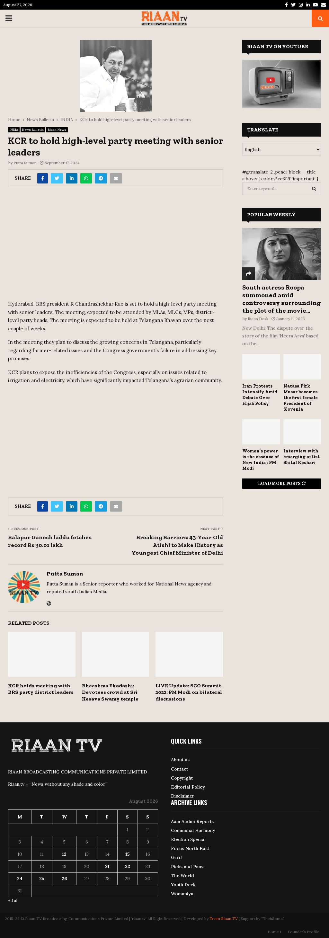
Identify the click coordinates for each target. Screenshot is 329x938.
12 (64, 854)
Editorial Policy (188, 787)
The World (182, 876)
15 (127, 854)
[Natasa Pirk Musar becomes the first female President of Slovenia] (302, 366)
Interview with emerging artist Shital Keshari (301, 456)
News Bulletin (33, 130)
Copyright (182, 778)
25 (41, 878)
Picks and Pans (187, 867)
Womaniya (182, 894)
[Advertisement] (116, 246)
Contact (179, 769)
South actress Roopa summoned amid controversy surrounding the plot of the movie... (281, 298)
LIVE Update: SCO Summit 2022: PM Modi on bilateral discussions (189, 692)
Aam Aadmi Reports (192, 821)
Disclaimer (182, 796)
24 (19, 878)
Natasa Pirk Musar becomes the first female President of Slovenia (300, 397)
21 (107, 866)
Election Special (188, 839)
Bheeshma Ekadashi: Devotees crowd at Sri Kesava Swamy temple (110, 692)
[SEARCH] (314, 188)
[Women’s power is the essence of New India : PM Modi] (261, 431)
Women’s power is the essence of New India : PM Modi (260, 459)
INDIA (14, 130)
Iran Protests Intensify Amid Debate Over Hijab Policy (259, 394)
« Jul (12, 900)
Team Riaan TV (223, 918)
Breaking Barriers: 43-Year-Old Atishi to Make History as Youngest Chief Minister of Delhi (177, 545)
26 (64, 878)
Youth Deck (183, 885)
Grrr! (176, 857)
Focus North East (190, 848)
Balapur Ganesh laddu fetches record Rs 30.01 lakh (50, 541)
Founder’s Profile (303, 931)
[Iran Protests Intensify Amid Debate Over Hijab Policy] (261, 366)
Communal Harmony (193, 830)
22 (127, 866)
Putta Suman (25, 162)
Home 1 (274, 931)
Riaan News (57, 130)
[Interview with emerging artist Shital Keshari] (302, 431)
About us (180, 760)
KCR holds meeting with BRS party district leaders (41, 689)
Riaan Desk (258, 318)
